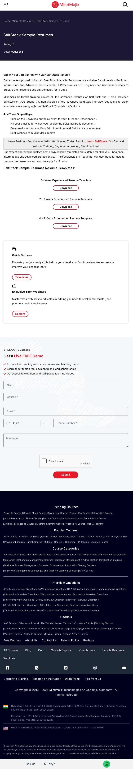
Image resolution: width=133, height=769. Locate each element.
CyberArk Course (47, 536)
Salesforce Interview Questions (20, 589)
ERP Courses (86, 570)
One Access (87, 650)
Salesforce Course (58, 513)
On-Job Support (61, 650)
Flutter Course (34, 518)
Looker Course (86, 536)
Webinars (9, 658)
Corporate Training (15, 678)
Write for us (72, 678)
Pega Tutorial (72, 628)
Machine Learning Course (50, 523)
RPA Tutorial (47, 623)
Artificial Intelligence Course (19, 523)
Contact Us (49, 640)
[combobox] (5, 422)
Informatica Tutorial (83, 623)
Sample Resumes (23, 21)
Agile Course (10, 536)
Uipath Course (34, 542)
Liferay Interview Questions (51, 599)
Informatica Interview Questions (21, 594)
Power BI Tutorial (37, 628)
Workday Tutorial (104, 623)
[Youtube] (124, 668)
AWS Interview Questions (52, 589)
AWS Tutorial (10, 623)
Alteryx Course (119, 536)
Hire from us (93, 678)
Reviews (88, 640)
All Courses (10, 650)
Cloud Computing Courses (67, 554)
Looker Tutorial (63, 623)
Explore (20, 313)
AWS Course (102, 536)
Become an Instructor (47, 678)
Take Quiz (21, 277)
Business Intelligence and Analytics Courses (27, 554)
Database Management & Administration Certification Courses (88, 560)
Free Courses (12, 640)
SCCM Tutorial (55, 628)
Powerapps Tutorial (111, 628)
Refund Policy (70, 640)
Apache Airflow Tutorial (75, 634)
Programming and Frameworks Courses (104, 554)
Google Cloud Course (34, 513)
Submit (65, 474)
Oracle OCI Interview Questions (21, 605)
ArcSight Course (28, 536)
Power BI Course (12, 513)
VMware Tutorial (52, 634)
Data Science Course (95, 518)
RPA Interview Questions (81, 589)
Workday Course (67, 536)
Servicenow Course (71, 518)
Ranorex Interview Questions (83, 599)
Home (7, 21)
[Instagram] (95, 668)
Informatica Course (102, 513)
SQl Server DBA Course (76, 542)
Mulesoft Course (53, 542)
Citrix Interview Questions (54, 605)
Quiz (41, 650)
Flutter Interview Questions (19, 599)
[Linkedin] (66, 668)
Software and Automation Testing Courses (73, 565)
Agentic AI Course (75, 523)
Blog (28, 650)
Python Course (51, 518)
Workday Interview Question (56, 594)
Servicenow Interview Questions (90, 594)
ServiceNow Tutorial (15, 628)
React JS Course (99, 542)
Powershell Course (14, 542)
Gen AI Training (95, 523)
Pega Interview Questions (84, 605)
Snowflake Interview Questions (54, 610)
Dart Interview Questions (85, 610)
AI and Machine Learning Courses (59, 570)
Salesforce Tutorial (29, 623)
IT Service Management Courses (21, 570)
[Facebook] (7, 668)
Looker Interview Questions (112, 589)
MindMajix (56, 690)
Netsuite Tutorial (33, 634)
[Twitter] (37, 668)
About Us (31, 640)
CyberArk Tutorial (89, 628)
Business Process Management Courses (26, 565)
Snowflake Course (14, 518)
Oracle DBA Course (80, 513)
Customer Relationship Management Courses (28, 560)
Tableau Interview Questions (19, 610)
